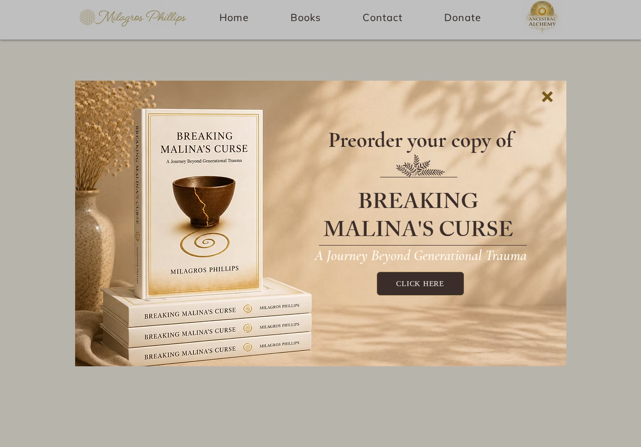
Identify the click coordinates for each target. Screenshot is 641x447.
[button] (547, 96)
